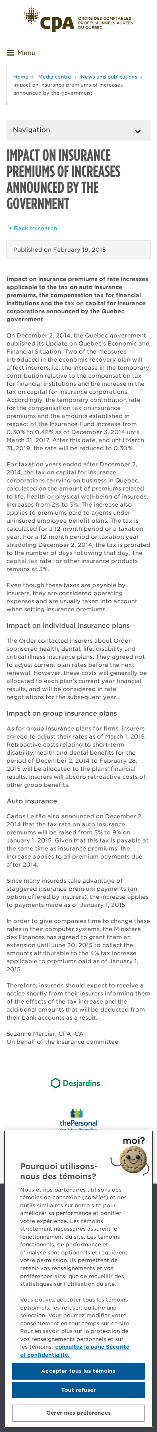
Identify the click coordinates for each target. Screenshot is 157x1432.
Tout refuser (78, 1390)
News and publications (109, 77)
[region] (78, 1279)
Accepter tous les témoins (78, 1371)
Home (21, 77)
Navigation (31, 130)
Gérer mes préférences (78, 1413)
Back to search (35, 228)
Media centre (54, 77)
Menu (26, 53)
